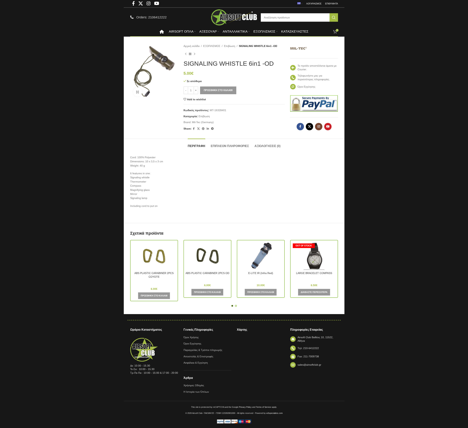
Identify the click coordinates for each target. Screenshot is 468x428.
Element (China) (260, 278)
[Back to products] (190, 54)
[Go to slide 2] (236, 306)
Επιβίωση (229, 46)
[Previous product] (186, 54)
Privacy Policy (245, 407)
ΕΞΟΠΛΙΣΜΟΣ (211, 46)
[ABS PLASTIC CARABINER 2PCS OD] (207, 256)
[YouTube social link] (328, 126)
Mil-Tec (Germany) (203, 122)
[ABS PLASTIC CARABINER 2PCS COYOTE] (154, 256)
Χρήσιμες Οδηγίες (194, 385)
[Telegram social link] (212, 128)
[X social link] (198, 128)
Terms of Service (263, 407)
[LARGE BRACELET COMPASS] (314, 256)
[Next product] (194, 54)
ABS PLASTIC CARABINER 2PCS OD (207, 273)
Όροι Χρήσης (191, 337)
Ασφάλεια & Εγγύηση (196, 362)
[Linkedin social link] (208, 128)
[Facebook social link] (194, 128)
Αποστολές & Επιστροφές (198, 356)
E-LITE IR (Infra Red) (260, 273)
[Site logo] (234, 17)
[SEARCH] (334, 17)
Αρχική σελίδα (192, 46)
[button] (154, 295)
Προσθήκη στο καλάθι (218, 90)
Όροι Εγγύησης (192, 343)
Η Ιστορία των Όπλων (196, 391)
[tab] (196, 144)
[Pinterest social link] (203, 128)
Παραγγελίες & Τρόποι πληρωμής (203, 350)
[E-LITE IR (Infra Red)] (260, 256)
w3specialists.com (274, 413)
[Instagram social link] (318, 126)
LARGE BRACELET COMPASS (314, 273)
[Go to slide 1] (232, 306)
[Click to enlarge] (137, 91)
